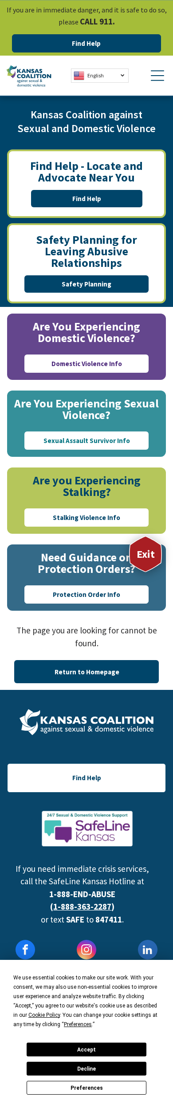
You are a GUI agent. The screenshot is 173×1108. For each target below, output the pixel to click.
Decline (86, 1069)
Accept (86, 1050)
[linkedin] (147, 951)
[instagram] (86, 951)
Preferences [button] (78, 1024)
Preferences (87, 1088)
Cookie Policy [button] (44, 1015)
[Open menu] (157, 75)
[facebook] (25, 951)
